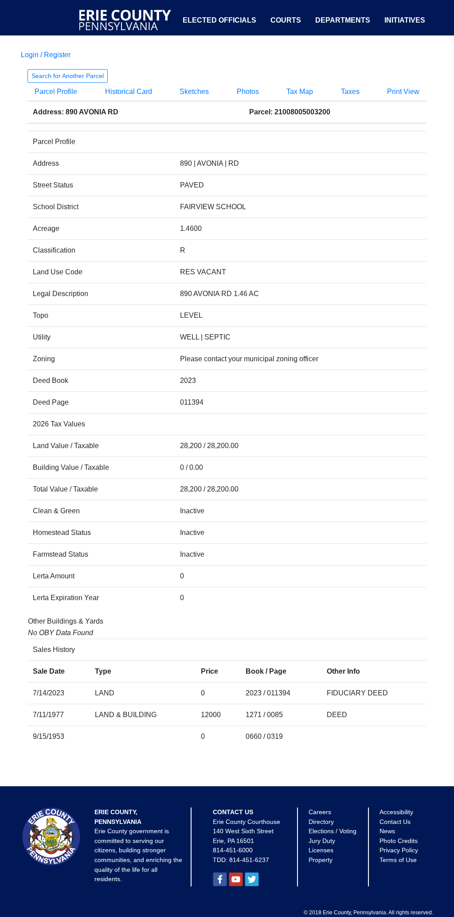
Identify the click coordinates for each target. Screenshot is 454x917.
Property (321, 859)
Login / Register (45, 55)
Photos (248, 91)
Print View (403, 91)
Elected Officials (219, 20)
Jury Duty (322, 840)
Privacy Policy (399, 850)
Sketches (194, 91)
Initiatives (404, 20)
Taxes (350, 91)
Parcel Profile (56, 91)
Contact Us (395, 821)
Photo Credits (399, 840)
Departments (342, 20)
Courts (285, 20)
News (387, 831)
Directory (321, 821)
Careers (320, 812)
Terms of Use (398, 859)
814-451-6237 (249, 859)
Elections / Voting (332, 831)
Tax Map (299, 91)
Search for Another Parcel (67, 75)
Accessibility (396, 812)
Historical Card (128, 91)
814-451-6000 (233, 850)
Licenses (321, 850)
